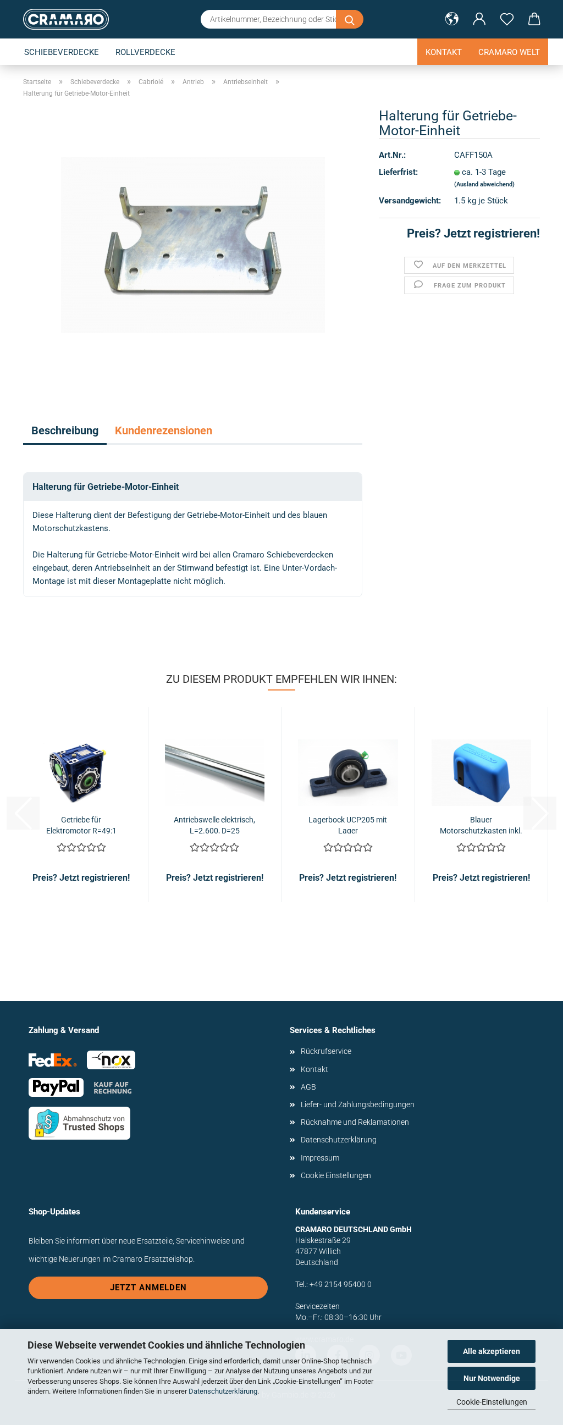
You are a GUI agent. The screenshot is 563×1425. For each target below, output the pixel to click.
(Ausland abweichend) (484, 184)
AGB (308, 1086)
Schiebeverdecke (61, 52)
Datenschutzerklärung (223, 1391)
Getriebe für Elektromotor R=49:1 (81, 824)
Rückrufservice (326, 1051)
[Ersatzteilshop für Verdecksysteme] (70, 19)
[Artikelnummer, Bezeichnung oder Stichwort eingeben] (349, 19)
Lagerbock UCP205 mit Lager (347, 824)
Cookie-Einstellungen (491, 1402)
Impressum (320, 1157)
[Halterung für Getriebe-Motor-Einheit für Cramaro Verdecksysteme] (193, 245)
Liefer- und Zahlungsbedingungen (358, 1104)
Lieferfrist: (398, 172)
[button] (452, 19)
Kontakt (444, 52)
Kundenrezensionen (163, 430)
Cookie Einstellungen (336, 1175)
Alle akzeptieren (491, 1351)
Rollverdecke (145, 52)
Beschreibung (64, 430)
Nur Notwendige (491, 1378)
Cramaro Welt (509, 52)
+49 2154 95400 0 (341, 1284)
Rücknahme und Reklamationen (355, 1122)
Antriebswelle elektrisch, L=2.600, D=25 (214, 824)
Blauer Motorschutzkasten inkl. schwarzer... (481, 824)
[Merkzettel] (507, 19)
